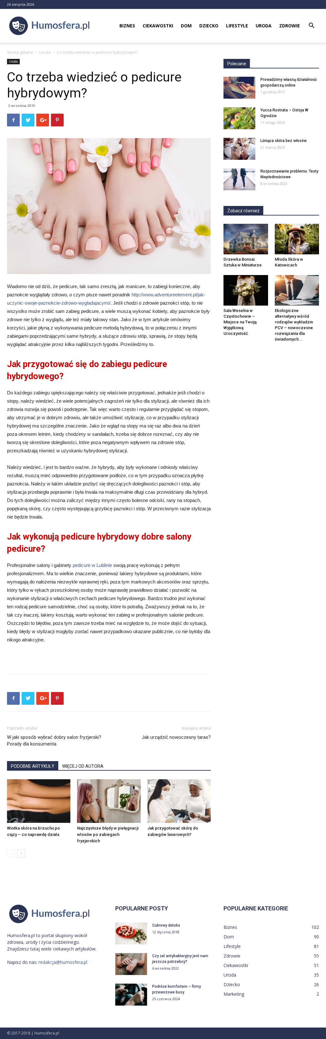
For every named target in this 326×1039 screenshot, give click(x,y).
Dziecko (208, 26)
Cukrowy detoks (166, 925)
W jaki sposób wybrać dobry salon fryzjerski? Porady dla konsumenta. (54, 740)
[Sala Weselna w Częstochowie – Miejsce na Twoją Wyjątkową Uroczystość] (245, 290)
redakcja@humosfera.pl (63, 962)
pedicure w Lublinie (92, 565)
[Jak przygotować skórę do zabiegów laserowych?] (179, 801)
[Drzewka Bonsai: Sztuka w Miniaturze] (245, 239)
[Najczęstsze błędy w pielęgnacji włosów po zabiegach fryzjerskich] (108, 801)
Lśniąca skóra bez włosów (283, 140)
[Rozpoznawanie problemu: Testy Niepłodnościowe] (239, 179)
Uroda (264, 26)
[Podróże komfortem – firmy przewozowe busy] (131, 995)
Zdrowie (289, 26)
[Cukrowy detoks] (131, 933)
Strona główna (20, 52)
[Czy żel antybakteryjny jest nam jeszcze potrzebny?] (131, 964)
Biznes (127, 26)
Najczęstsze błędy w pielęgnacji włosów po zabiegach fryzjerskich (107, 834)
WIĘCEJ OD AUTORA (82, 766)
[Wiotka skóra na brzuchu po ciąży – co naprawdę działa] (38, 801)
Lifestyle (237, 26)
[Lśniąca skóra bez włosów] (239, 149)
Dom (186, 26)
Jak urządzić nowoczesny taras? (176, 737)
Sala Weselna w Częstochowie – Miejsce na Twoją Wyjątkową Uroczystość (240, 322)
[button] (311, 26)
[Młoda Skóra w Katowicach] (297, 239)
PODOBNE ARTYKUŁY (32, 766)
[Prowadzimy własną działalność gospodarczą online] (239, 88)
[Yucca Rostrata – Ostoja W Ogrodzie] (239, 118)
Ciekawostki (158, 26)
